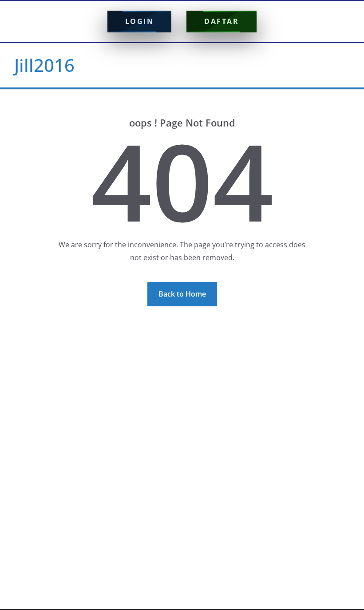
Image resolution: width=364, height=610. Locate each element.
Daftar (221, 21)
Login (139, 21)
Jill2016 (44, 65)
